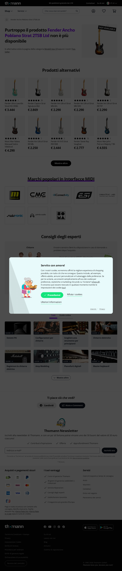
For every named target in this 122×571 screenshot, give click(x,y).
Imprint (93, 309)
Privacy (102, 309)
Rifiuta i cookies (74, 294)
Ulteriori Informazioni (51, 302)
